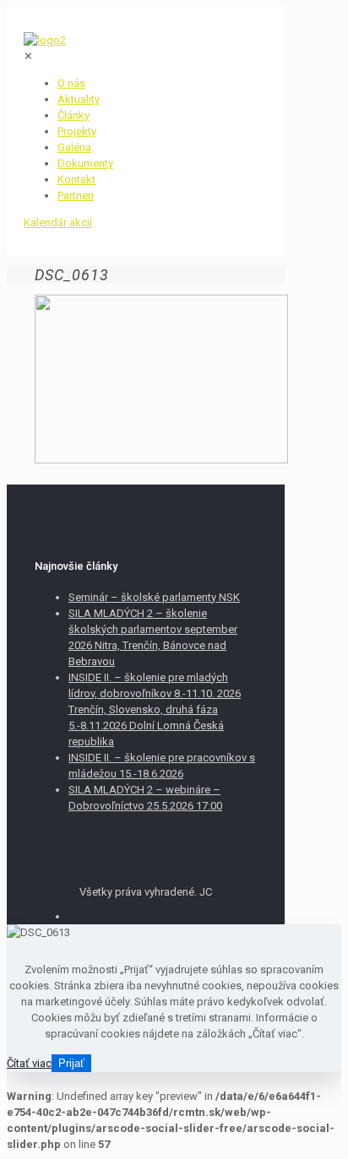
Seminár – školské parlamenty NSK (154, 597)
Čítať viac (29, 1063)
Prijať (71, 1063)
